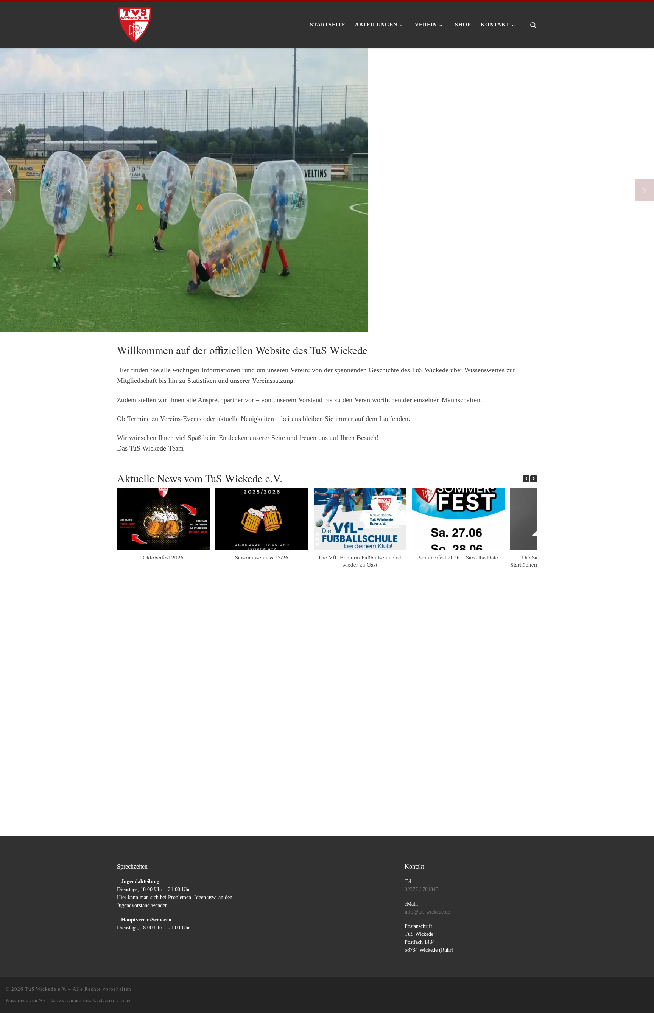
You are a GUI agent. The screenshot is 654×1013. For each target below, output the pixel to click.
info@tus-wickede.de (427, 912)
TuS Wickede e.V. (46, 989)
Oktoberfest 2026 (163, 557)
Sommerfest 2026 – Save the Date (458, 557)
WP (42, 1000)
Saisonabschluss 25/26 (261, 557)
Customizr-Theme (112, 1000)
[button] (533, 478)
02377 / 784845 (421, 889)
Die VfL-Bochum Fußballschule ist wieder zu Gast (360, 560)
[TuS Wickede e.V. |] (135, 22)
